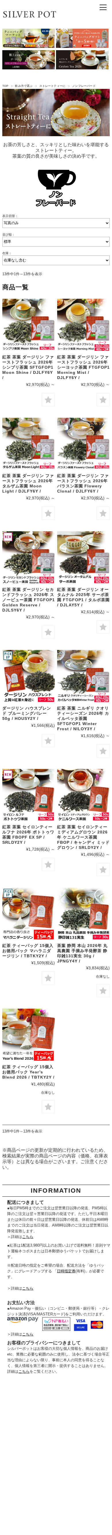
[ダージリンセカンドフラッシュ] (28, 557)
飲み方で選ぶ (23, 85)
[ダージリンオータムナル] (83, 557)
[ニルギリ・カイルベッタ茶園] (83, 676)
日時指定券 (66, 1271)
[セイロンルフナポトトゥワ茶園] (28, 795)
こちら (27, 1237)
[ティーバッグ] (28, 914)
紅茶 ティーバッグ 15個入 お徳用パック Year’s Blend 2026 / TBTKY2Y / (28, 1072)
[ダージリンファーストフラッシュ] (28, 325)
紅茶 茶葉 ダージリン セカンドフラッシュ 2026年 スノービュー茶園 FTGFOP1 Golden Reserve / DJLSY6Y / (28, 599)
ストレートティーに (52, 85)
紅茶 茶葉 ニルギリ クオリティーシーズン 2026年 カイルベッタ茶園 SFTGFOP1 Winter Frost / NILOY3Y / (83, 718)
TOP (5, 85)
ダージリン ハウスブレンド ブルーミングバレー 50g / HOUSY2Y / (26, 713)
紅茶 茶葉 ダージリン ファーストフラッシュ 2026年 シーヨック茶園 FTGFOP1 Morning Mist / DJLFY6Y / (83, 367)
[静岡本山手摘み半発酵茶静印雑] (83, 914)
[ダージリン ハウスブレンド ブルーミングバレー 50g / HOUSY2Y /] (28, 676)
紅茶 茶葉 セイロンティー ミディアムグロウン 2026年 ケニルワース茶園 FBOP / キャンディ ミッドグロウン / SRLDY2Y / (83, 837)
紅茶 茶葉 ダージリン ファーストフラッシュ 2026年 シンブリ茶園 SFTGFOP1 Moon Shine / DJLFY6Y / (28, 367)
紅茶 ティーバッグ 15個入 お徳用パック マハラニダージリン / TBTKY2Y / (27, 950)
